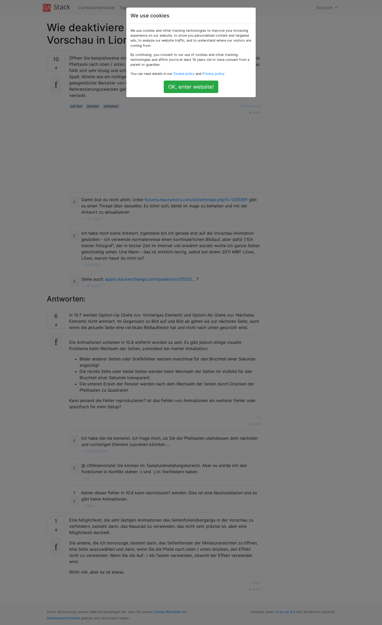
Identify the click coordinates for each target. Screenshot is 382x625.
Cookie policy (184, 74)
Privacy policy (213, 74)
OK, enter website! (191, 87)
